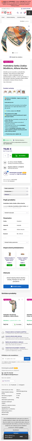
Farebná (19, 221)
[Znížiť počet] (8, 157)
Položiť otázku (16, 286)
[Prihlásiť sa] (21, 12)
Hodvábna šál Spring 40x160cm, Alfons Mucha (10, 315)
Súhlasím (16, 433)
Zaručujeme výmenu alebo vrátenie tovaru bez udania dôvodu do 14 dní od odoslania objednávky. (17, 338)
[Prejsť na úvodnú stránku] (6, 13)
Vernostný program (7, 395)
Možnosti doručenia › (13, 168)
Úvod (3, 17)
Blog (17, 397)
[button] (17, 12)
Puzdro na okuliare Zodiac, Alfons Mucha (22, 259)
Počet (5, 156)
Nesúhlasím (16, 430)
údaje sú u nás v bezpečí (9, 362)
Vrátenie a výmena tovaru (9, 405)
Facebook (13, 384)
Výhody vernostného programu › (16, 163)
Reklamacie (5, 414)
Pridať (10, 265)
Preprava (4, 397)
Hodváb (19, 225)
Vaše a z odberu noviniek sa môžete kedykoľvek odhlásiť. (16, 362)
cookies (21, 427)
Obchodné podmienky (8, 399)
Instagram (21, 384)
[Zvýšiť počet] (8, 155)
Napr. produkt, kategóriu (12, 17)
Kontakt (18, 393)
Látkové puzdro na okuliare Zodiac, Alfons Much (9, 259)
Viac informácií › (7, 82)
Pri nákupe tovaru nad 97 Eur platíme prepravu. (17, 333)
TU (20, 134)
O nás (18, 395)
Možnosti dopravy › (20, 140)
